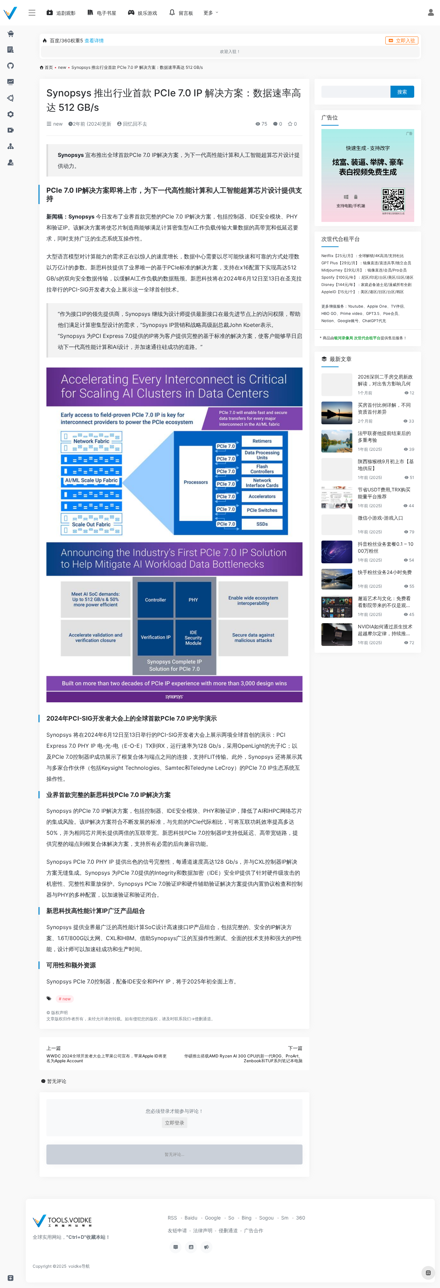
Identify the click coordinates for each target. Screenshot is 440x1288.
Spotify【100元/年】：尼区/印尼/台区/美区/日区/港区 (367, 277)
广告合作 (253, 1230)
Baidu (191, 1218)
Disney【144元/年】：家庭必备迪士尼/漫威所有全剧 (366, 284)
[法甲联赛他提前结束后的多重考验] (336, 441)
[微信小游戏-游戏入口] (336, 524)
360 (300, 1218)
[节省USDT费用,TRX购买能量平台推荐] (336, 497)
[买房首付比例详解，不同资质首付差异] (336, 413)
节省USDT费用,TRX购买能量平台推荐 (384, 493)
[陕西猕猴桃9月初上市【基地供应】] (336, 469)
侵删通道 (203, 1018)
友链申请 (177, 1230)
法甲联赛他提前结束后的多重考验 (384, 436)
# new (65, 998)
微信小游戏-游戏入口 (380, 518)
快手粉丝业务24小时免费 (385, 572)
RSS (172, 1218)
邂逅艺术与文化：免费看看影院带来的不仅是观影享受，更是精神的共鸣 (384, 602)
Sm (284, 1218)
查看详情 (94, 40)
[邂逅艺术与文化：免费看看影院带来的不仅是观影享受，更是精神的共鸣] (336, 606)
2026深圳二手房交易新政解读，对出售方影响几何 (385, 380)
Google (213, 1218)
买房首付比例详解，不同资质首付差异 (384, 408)
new (62, 67)
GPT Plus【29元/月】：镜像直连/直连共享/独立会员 (366, 262)
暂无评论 (56, 1081)
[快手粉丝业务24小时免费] (336, 579)
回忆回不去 (134, 124)
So (231, 1218)
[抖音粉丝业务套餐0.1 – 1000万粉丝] (336, 552)
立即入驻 (405, 40)
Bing (247, 1218)
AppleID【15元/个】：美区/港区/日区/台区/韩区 (362, 291)
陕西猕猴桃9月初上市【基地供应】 (386, 464)
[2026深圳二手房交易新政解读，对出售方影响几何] (336, 384)
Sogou (266, 1218)
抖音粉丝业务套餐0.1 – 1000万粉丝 (386, 547)
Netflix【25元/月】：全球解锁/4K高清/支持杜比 (362, 255)
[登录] (430, 13)
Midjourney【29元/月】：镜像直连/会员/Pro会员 (364, 270)
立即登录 (174, 1123)
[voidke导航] (64, 1223)
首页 (49, 67)
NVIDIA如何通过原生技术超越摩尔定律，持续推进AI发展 (386, 630)
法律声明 (202, 1230)
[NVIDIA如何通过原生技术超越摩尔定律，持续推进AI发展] (336, 634)
